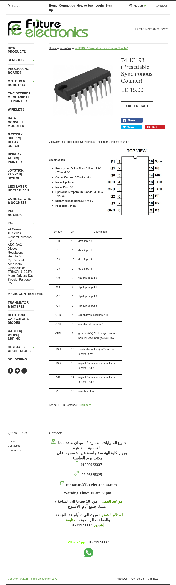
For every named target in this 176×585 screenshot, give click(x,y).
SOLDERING (17, 359)
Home (53, 5)
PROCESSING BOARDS (21, 70)
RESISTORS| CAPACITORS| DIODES (21, 318)
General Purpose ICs (20, 239)
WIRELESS (21, 109)
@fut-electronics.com (91, 484)
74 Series (14, 229)
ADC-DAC (15, 244)
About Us (122, 578)
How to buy (85, 5)
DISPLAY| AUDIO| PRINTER (21, 158)
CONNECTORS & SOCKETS (21, 200)
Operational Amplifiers (16, 262)
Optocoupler (16, 268)
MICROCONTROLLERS (21, 293)
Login (99, 5)
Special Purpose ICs (19, 281)
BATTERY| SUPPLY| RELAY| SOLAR (21, 140)
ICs (21, 223)
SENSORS (21, 60)
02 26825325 (92, 475)
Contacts (153, 578)
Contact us (67, 5)
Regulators (15, 252)
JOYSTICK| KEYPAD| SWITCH (21, 174)
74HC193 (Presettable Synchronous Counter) (101, 48)
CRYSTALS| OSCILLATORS (21, 349)
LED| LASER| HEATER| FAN (21, 188)
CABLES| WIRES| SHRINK (21, 334)
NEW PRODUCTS (17, 49)
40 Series (14, 233)
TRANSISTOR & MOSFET (21, 304)
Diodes (13, 248)
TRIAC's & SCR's (20, 272)
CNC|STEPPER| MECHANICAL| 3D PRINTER (21, 97)
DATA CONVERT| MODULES (21, 122)
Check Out (162, 5)
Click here (85, 405)
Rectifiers (14, 256)
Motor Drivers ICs (20, 275)
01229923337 (91, 465)
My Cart (140, 5)
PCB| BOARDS (21, 212)
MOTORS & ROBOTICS (21, 83)
